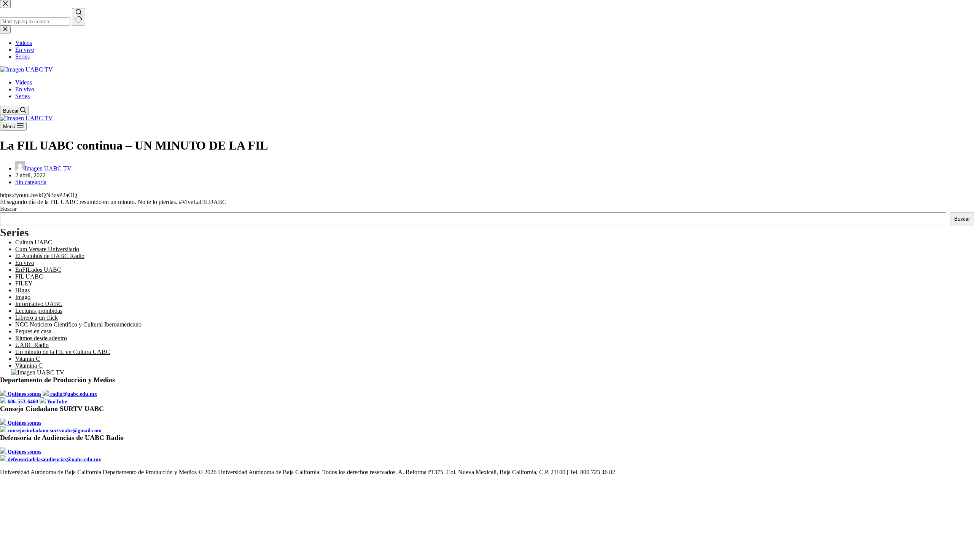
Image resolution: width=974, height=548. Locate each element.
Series (22, 96)
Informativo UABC (38, 304)
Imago (22, 297)
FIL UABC (29, 276)
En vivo (24, 89)
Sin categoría (30, 182)
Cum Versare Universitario (47, 249)
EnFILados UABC (38, 269)
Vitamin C (27, 358)
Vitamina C (29, 365)
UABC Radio (32, 345)
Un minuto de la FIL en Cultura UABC (62, 352)
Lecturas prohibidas (38, 310)
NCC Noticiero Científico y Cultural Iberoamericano (78, 324)
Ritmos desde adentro (41, 338)
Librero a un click (36, 317)
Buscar (8, 209)
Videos (23, 82)
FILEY (24, 283)
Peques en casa (33, 331)
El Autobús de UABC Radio (49, 256)
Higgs (22, 290)
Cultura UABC (33, 242)
